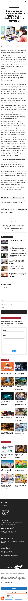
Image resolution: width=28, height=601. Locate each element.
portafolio (4, 202)
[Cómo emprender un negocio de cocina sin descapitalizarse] (21, 412)
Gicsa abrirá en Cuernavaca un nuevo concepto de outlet (19, 388)
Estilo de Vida (4, 263)
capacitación (21, 197)
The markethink (14, 202)
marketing (16, 200)
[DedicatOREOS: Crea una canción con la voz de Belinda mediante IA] (21, 366)
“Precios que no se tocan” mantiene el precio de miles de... (20, 471)
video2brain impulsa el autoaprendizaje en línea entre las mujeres (21, 209)
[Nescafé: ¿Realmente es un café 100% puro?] (7, 412)
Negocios (3, 256)
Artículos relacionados (7, 236)
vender (22, 202)
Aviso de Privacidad (18, 599)
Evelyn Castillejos (12, 23)
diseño (22, 199)
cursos (8, 199)
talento (8, 202)
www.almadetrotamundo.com (8, 552)
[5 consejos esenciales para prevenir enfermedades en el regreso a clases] (4, 268)
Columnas (10, 7)
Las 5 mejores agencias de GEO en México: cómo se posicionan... (7, 456)
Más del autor (17, 236)
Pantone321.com (17, 47)
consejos (3, 199)
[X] (15, 230)
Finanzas (3, 250)
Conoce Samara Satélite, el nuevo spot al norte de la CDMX (7, 388)
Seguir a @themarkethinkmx (8, 193)
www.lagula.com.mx (5, 548)
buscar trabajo (15, 197)
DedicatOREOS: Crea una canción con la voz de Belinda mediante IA (20, 373)
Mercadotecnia (16, 7)
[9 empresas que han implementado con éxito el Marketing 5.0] (7, 396)
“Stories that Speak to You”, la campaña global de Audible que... (21, 456)
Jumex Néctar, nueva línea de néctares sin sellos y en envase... (20, 485)
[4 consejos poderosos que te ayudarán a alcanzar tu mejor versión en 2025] (4, 261)
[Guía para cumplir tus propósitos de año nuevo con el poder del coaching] (4, 275)
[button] (26, 571)
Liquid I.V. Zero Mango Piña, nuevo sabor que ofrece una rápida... (6, 471)
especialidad (11, 200)
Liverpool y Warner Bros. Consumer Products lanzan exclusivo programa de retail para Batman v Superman (7, 210)
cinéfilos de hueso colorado (12, 555)
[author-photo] (14, 219)
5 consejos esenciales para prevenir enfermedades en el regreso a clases (16, 268)
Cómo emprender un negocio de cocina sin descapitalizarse (19, 419)
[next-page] (4, 280)
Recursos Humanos (3, 243)
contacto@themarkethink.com (8, 532)
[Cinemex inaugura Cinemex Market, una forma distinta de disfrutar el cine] (7, 427)
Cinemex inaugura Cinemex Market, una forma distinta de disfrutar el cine (7, 434)
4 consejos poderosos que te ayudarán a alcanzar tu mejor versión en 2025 (16, 261)
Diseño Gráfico (4, 200)
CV (10, 199)
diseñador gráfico (16, 199)
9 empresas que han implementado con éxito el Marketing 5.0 (7, 403)
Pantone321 (22, 200)
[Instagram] (12, 230)
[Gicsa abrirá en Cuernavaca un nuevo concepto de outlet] (21, 381)
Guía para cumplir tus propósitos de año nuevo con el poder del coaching (17, 275)
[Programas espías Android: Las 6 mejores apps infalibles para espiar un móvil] (21, 396)
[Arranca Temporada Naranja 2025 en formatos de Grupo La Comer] (7, 366)
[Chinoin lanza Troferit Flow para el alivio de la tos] (21, 427)
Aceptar (14, 588)
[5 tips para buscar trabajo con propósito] (4, 242)
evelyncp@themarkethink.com (8, 528)
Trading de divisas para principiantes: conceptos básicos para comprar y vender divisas (17, 248)
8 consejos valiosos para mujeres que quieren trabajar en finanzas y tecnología (17, 255)
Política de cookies (9, 599)
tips (19, 202)
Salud (3, 270)
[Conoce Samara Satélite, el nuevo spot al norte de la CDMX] (7, 381)
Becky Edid (9, 197)
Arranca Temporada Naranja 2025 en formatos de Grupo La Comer (7, 373)
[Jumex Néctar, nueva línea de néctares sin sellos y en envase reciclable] (21, 478)
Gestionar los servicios (13, 584)
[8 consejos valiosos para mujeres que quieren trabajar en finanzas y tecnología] (4, 255)
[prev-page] (2, 280)
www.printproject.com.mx (7, 544)
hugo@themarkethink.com (18, 527)
